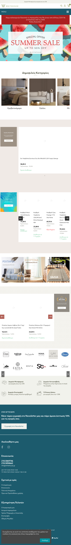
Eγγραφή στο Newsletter (14, 426)
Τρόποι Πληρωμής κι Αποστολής (12, 513)
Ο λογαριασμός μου (8, 508)
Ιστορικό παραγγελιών (8, 510)
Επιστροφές (5, 516)
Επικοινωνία (5, 488)
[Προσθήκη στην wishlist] (47, 154)
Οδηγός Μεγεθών (7, 519)
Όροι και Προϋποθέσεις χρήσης (12, 493)
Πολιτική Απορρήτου (8, 490)
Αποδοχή (45, 540)
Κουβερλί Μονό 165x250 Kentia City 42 (25, 215)
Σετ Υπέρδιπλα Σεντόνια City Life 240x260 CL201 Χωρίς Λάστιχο (39, 158)
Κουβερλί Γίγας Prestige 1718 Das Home (51, 215)
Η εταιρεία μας (6, 485)
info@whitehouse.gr (8, 466)
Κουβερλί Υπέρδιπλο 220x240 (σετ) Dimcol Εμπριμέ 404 (38, 217)
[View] (49, 208)
